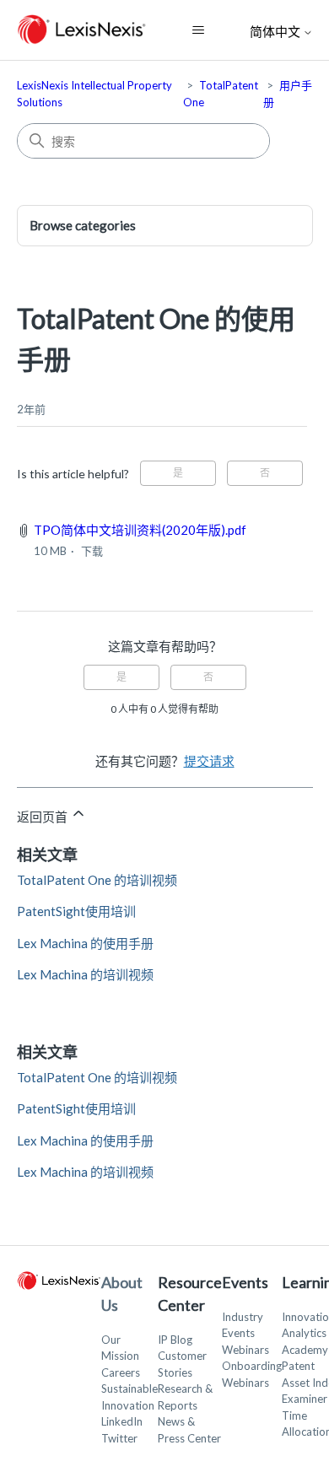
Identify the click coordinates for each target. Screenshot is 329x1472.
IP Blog (175, 1339)
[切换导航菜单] (198, 30)
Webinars (245, 1349)
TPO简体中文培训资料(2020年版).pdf (140, 529)
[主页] (82, 30)
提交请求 (209, 760)
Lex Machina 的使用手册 (85, 943)
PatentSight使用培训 (76, 911)
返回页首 (43, 816)
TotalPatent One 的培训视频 (97, 879)
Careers (120, 1372)
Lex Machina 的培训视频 (85, 974)
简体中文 (276, 31)
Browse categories (83, 225)
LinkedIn (122, 1421)
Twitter (119, 1438)
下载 (92, 551)
